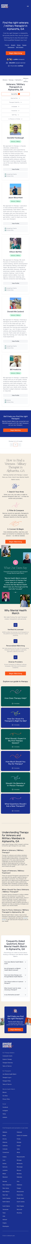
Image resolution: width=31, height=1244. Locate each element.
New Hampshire (7, 1185)
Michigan (19, 1160)
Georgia (11, 80)
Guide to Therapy (7, 1059)
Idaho (18, 1149)
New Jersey (6, 1188)
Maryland (5, 1177)
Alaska (4, 1135)
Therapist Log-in (7, 1077)
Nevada (5, 1181)
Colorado (5, 1149)
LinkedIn (5, 1117)
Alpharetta (18, 80)
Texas (4, 1213)
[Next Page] (19, 445)
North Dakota (6, 1201)
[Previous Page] (12, 445)
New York (5, 1195)
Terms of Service (7, 1066)
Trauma (24, 45)
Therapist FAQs (7, 1081)
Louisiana (5, 1170)
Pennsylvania (20, 1191)
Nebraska (19, 1177)
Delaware (19, 1132)
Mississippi (19, 1167)
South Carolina (20, 1201)
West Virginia (20, 1206)
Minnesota (19, 1163)
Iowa (4, 1160)
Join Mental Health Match (9, 1074)
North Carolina (6, 1198)
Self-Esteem (19, 47)
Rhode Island (20, 1198)
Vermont (5, 1219)
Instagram (5, 1110)
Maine (4, 1173)
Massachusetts (21, 1157)
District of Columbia (22, 1135)
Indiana (4, 1157)
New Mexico (6, 1191)
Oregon (19, 1188)
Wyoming (19, 1213)
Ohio (18, 1181)
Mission (5, 1092)
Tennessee (5, 1209)
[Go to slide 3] (16, 592)
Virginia (4, 1223)
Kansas (4, 1163)
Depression (11, 47)
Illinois (18, 1152)
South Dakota (6, 1206)
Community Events (7, 1056)
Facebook (5, 1107)
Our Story (5, 1095)
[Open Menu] (28, 6)
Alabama (5, 1132)
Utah (4, 1216)
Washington (6, 1226)
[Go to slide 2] (15, 592)
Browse (5, 80)
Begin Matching (15, 53)
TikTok (4, 1114)
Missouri (19, 1170)
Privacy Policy (6, 1099)
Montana (19, 1173)
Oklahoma (19, 1185)
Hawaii (18, 1145)
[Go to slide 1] (14, 592)
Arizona (5, 1139)
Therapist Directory (8, 1062)
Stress (19, 45)
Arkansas (5, 1142)
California (5, 1145)
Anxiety (13, 45)
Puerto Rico (20, 1195)
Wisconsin (19, 1209)
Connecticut (6, 1152)
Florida (18, 1139)
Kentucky (5, 1167)
